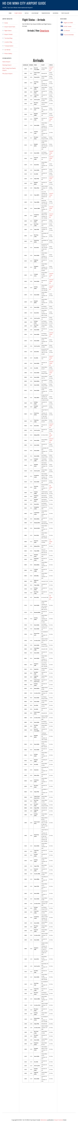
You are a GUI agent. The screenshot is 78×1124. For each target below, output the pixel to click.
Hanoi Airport (6, 62)
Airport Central (58, 1120)
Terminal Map (8, 38)
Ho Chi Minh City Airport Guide (24, 3)
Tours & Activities (69, 35)
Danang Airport (6, 65)
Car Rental (67, 30)
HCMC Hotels (67, 26)
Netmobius (44, 1120)
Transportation (8, 46)
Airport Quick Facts (9, 27)
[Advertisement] (38, 45)
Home (6, 23)
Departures (44, 30)
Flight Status (8, 30)
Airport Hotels (8, 34)
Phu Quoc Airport (7, 73)
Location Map (8, 42)
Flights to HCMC (68, 22)
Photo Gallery (8, 53)
